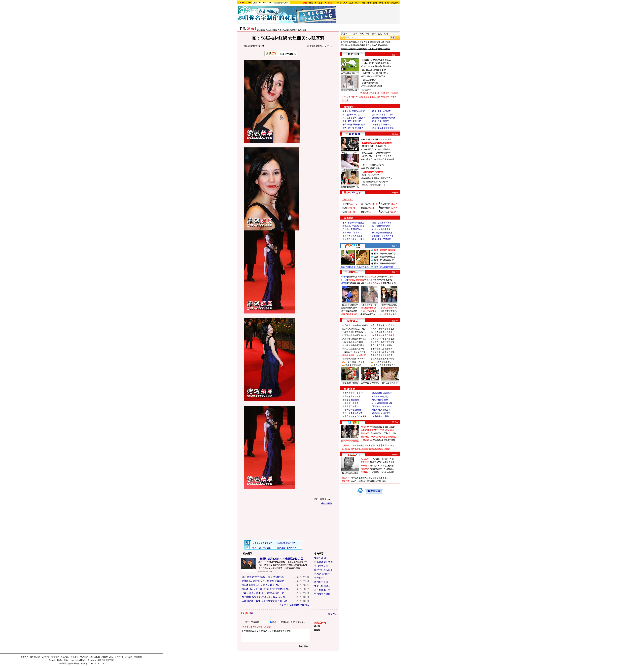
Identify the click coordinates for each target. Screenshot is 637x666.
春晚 (387, 97)
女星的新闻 (320, 558)
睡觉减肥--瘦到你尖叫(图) (354, 111)
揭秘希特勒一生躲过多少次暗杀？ (377, 156)
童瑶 (364, 90)
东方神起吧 (385, 208)
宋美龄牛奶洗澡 (348, 48)
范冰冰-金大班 (385, 139)
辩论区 (317, 630)
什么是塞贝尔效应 (323, 562)
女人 (357, 3)
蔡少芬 (386, 93)
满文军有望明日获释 (371, 168)
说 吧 (358, 192)
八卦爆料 (365, 430)
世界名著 (368, 280)
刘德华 (373, 93)
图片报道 (302, 30)
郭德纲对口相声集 (356, 276)
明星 (347, 100)
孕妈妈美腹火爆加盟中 (382, 393)
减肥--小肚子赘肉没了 (381, 223)
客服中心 (75, 657)
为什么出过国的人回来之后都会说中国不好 (370, 478)
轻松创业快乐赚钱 (380, 400)
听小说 (344, 280)
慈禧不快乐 (373, 48)
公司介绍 (119, 657)
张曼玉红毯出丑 (322, 585)
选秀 (361, 97)
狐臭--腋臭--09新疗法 (381, 239)
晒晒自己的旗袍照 (359, 481)
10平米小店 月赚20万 (381, 124)
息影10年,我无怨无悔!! (376, 76)
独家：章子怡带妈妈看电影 (382, 325)
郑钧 (383, 97)
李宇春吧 (365, 204)
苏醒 (378, 97)
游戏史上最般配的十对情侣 (382, 358)
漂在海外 (346, 478)
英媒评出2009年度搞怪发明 (382, 462)
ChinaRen (262, 2)
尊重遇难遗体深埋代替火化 (354, 416)
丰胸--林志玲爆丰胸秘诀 (353, 223)
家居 (351, 3)
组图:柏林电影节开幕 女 (380, 63)
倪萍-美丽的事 (384, 149)
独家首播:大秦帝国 (370, 139)
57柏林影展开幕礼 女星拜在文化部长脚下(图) (265, 601)
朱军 (344, 97)
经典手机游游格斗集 (374, 283)
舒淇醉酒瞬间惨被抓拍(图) (382, 339)
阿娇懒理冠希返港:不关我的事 (375, 181)
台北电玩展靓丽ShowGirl (353, 358)
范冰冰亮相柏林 (322, 574)
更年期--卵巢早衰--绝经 (382, 114)
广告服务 (65, 657)
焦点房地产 (279, 2)
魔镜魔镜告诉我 (375, 86)
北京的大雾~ (373, 83)
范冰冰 (366, 97)
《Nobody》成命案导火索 (353, 352)
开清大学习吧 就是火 (352, 410)
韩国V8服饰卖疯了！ (381, 410)
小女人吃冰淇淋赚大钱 (382, 403)
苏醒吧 (345, 208)
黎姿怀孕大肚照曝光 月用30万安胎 (377, 178)
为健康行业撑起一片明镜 (353, 239)
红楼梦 (390, 276)
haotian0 (366, 63)
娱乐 (320, 3)
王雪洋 (365, 86)
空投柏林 (318, 578)
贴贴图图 (365, 462)
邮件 (375, 3)
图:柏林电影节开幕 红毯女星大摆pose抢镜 (263, 597)
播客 (369, 3)
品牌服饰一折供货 (350, 403)
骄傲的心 (366, 60)
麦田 (372, 146)
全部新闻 (128, 657)
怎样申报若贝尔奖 (323, 570)
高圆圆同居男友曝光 (350, 90)
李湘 (392, 97)
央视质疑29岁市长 (349, 42)
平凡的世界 (378, 280)
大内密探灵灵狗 (369, 149)
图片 (380, 34)
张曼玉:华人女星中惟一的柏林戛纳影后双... (264, 593)
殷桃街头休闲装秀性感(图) (354, 332)
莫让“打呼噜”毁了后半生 (353, 114)
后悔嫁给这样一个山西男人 (382, 469)
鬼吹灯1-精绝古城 (356, 280)
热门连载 (346, 449)
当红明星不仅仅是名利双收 (382, 465)
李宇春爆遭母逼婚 (349, 311)
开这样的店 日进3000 (352, 229)
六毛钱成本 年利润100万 (383, 416)
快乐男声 (394, 93)
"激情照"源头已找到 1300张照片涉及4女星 (280, 558)
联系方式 (84, 657)
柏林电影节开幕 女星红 (380, 60)
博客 (381, 3)
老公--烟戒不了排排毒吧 (382, 128)
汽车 (339, 3)
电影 (353, 97)
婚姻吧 (364, 212)
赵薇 (349, 97)
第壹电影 (365, 433)
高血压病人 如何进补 (381, 413)
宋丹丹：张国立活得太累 (373, 165)
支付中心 (46, 657)
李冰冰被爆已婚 (369, 305)
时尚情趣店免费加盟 (351, 396)
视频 (363, 3)
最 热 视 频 (354, 134)
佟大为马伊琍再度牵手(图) (382, 329)
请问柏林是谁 (321, 581)
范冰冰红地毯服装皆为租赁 (354, 335)
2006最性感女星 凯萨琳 (380, 66)
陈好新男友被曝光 (389, 314)
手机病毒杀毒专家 (356, 283)
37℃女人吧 (385, 212)
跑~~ (368, 90)
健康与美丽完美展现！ (352, 236)
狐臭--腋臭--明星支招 (352, 121)
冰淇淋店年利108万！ (382, 406)
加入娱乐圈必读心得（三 (379, 73)
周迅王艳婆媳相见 (369, 311)
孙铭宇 (365, 83)
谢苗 (364, 76)
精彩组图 (365, 437)
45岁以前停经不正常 (381, 229)
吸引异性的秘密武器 (381, 226)
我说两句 (395, 3)
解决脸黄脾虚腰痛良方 (382, 232)
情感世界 (365, 469)
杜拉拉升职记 (371, 276)
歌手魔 (365, 70)
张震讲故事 (382, 276)
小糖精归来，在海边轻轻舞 (382, 472)
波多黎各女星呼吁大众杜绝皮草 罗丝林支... (264, 581)
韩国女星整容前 (322, 593)
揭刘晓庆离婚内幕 (369, 308)
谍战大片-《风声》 (350, 153)
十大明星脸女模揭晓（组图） (383, 427)
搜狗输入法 (35, 657)
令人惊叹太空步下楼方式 (384, 365)
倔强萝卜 (366, 146)
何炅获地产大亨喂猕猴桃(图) (355, 325)
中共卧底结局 (361, 48)
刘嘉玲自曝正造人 (369, 314)
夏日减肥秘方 (372, 45)
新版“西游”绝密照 (350, 383)
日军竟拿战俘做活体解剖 (353, 342)
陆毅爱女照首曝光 (389, 311)
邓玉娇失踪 (362, 42)
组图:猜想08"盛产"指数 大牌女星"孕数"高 (263, 577)
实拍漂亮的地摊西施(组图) (382, 342)
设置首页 (25, 657)
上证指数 (346, 204)
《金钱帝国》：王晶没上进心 (383, 433)
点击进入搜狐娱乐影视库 (381, 355)
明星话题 (365, 440)
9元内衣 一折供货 (380, 396)
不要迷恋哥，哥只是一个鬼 (382, 459)
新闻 (355, 34)
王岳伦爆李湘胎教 (353, 365)
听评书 (344, 276)
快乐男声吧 (385, 204)
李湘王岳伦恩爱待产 (371, 175)
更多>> (395, 54)
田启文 (365, 73)
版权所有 (110, 660)
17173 (270, 2)
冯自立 (365, 80)
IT (334, 3)
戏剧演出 (346, 445)
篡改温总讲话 (359, 45)
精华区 (317, 626)
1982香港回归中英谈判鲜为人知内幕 (378, 159)
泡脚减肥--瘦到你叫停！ (382, 236)
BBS (387, 3)
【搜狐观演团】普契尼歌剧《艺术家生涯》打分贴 (372, 445)
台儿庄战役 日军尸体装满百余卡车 (377, 153)
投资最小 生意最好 (351, 400)
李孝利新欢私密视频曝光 (381, 349)
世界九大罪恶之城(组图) (381, 345)
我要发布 (332, 614)
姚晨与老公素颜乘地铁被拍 (354, 339)
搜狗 (286, 2)
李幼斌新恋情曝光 (389, 308)
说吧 (386, 34)
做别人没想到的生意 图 (353, 393)
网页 (362, 34)
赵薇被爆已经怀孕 (349, 308)
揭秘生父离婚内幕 (389, 305)
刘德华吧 (365, 208)
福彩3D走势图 (389, 283)
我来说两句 (312, 46)
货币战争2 (387, 280)
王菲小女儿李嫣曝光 (370, 383)
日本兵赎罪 (385, 42)
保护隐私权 (95, 657)
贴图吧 (345, 212)
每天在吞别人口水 (350, 473)
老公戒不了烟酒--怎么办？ (354, 118)
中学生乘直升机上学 (350, 73)
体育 (311, 3)
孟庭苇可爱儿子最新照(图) (382, 352)
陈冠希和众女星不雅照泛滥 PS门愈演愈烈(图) (265, 589)
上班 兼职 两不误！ (351, 232)
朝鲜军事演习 (374, 42)
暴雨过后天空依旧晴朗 (377, 481)
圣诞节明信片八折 (349, 314)
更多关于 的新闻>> (294, 605)
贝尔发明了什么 (322, 566)
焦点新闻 (365, 459)
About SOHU (107, 657)
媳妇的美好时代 (382, 146)
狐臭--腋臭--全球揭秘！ (382, 111)
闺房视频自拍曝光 (350, 170)
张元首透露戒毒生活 (382, 362)
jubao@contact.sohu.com (92, 663)
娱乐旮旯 (365, 465)
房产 (345, 3)
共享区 (344, 283)
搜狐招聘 (55, 657)
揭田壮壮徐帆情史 (350, 305)
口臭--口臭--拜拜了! (380, 121)
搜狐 (255, 2)
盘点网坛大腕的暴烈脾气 (353, 345)
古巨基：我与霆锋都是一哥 (374, 185)
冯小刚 (380, 93)
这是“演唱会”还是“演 (377, 70)
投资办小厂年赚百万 (351, 406)
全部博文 (138, 657)
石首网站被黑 (347, 45)
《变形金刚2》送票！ (354, 362)
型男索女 (365, 472)
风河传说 (366, 66)
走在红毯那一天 (322, 589)
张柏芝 (373, 97)
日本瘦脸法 (383, 45)
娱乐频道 (261, 30)
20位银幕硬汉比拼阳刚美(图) (382, 440)
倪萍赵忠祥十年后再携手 (381, 332)
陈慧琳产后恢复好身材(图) (354, 329)
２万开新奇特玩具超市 (352, 413)
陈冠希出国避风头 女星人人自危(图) (260, 585)
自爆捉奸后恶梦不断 (350, 187)
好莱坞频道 (272, 30)
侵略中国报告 (384, 48)
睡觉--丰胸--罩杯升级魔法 (354, 124)
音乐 (374, 34)
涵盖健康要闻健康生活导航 (384, 118)
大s (356, 97)
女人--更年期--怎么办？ (353, 128)
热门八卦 (365, 427)
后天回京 (372, 80)
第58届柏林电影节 (288, 30)
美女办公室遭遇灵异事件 (353, 349)
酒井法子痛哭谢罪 (390, 383)
